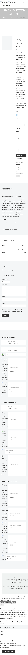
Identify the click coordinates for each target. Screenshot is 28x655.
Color (17, 111)
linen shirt (19, 173)
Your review (5, 284)
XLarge (20, 250)
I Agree (14, 602)
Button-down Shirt (14, 464)
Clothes (7, 32)
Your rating (5, 279)
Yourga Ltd (13, 586)
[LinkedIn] (22, 179)
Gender (17, 131)
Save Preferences (5, 625)
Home (3, 32)
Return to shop (8, 651)
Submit (5, 315)
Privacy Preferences (6, 602)
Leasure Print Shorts (15, 513)
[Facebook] (20, 179)
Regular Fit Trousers (14, 543)
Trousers (9, 355)
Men (25, 252)
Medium (21, 248)
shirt (18, 176)
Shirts (20, 169)
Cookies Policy (11, 628)
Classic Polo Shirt (13, 419)
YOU (25, 255)
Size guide (19, 158)
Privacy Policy (3, 628)
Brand (17, 139)
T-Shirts (10, 348)
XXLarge (24, 250)
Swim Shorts (9, 450)
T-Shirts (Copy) (12, 341)
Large (24, 248)
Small (16, 248)
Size (17, 118)
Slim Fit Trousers (11, 556)
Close (2, 605)
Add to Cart (21, 155)
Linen (17, 169)
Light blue (23, 245)
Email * (3, 303)
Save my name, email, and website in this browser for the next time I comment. (13, 310)
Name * (3, 296)
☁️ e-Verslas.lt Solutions (15, 588)
